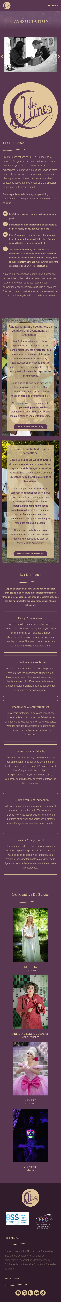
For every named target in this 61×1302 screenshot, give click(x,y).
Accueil (8, 1251)
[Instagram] (24, 1293)
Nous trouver (33, 1251)
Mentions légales (41, 1260)
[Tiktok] (43, 1293)
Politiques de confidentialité (19, 1264)
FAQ (29, 1255)
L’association (20, 1251)
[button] (2, 56)
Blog (7, 1255)
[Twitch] (30, 1293)
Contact (22, 1255)
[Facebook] (18, 1293)
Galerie (13, 1255)
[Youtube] (36, 1293)
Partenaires (47, 1251)
